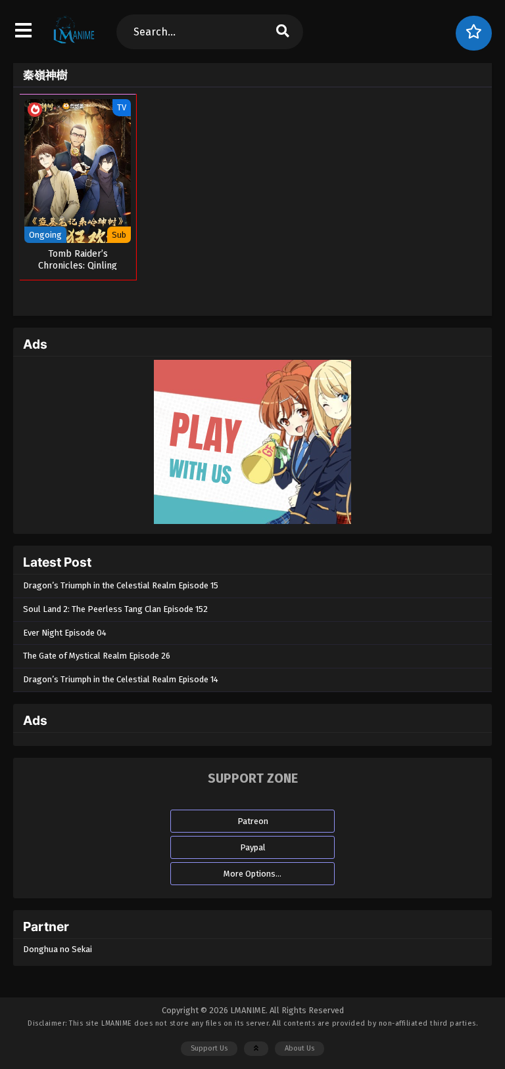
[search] (282, 31)
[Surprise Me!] (474, 33)
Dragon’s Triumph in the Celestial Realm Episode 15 (120, 585)
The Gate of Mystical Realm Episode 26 (96, 656)
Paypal (253, 847)
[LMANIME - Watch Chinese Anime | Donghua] (74, 43)
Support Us (209, 1048)
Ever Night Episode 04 (65, 633)
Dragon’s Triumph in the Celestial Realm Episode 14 (120, 679)
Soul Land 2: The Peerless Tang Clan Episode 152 (115, 609)
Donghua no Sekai (57, 949)
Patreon (252, 821)
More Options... (252, 874)
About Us (299, 1048)
